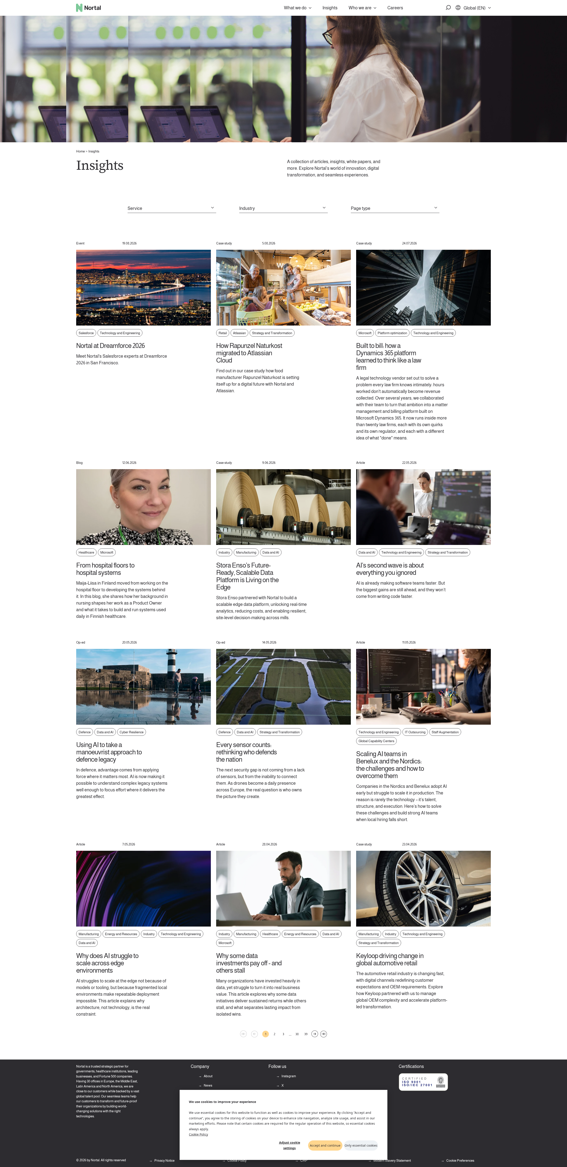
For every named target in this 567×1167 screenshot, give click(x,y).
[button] (448, 7)
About (207, 1076)
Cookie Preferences (460, 1160)
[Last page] (323, 1034)
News (207, 1085)
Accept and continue (325, 1145)
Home (80, 151)
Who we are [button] (360, 7)
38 (297, 1034)
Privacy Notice (164, 1160)
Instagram (288, 1076)
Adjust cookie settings (289, 1145)
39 (305, 1034)
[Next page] (314, 1033)
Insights (330, 7)
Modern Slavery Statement (392, 1160)
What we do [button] (295, 7)
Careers (395, 7)
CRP (303, 1160)
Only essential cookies (361, 1145)
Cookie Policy (198, 1134)
